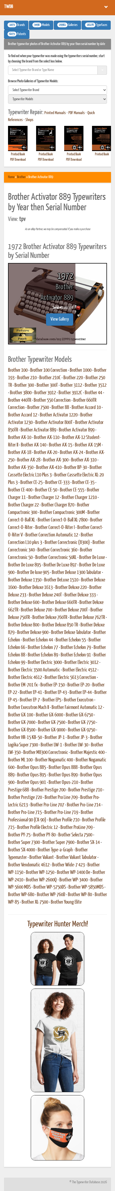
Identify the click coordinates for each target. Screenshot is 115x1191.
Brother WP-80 (80, 894)
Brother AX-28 (28, 460)
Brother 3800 (21, 392)
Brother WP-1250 (40, 872)
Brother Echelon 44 (38, 640)
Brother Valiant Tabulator (76, 857)
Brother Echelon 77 (43, 647)
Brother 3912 (45, 392)
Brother (21, 177)
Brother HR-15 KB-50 (25, 737)
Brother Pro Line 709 (61, 797)
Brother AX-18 (19, 452)
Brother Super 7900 (58, 842)
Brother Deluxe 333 (80, 595)
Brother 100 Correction (48, 370)
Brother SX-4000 (21, 850)
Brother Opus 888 (63, 767)
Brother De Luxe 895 (24, 565)
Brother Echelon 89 (43, 655)
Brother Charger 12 (43, 497)
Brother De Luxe (92, 557)
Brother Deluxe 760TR (49, 617)
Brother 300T (47, 385)
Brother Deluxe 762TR (87, 617)
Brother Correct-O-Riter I (55, 527)
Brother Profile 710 (64, 820)
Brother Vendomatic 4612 (28, 865)
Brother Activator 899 (76, 430)
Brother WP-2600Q (41, 880)
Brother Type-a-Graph (55, 850)
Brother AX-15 (60, 445)
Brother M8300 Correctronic (45, 752)
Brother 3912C (70, 392)
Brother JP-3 (77, 737)
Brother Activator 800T (53, 422)
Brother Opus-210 (63, 782)
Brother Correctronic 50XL (55, 557)
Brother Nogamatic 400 (54, 760)
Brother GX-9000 (51, 730)
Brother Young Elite (66, 902)
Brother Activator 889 (38, 430)
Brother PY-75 (19, 835)
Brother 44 (93, 392)
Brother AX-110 (46, 437)
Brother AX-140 (33, 445)
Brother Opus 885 (31, 767)
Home (11, 177)
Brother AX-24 (71, 452)
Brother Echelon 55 (71, 640)
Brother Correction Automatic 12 (51, 535)
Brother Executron (78, 700)
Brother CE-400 (20, 490)
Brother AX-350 (20, 467)
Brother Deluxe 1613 (36, 587)
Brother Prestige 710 (85, 790)
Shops (29, 120)
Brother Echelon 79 (76, 647)
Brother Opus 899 (63, 775)
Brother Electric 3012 (81, 662)
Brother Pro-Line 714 (84, 805)
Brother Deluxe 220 (71, 587)
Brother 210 (27, 377)
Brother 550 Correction (52, 400)
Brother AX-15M (88, 445)
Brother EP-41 (31, 692)
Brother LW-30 (76, 745)
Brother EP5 (52, 700)
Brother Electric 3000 (45, 662)
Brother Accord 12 (22, 415)
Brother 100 (18, 370)
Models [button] (42, 25)
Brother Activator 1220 (59, 415)
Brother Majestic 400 (88, 752)
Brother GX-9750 (81, 730)
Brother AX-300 (55, 460)
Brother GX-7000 (21, 722)
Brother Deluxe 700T (71, 610)
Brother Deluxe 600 (23, 602)
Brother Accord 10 (86, 407)
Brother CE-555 (72, 490)
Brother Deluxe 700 (36, 610)
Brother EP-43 (56, 692)
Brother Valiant (41, 857)
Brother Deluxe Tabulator (71, 632)
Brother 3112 (71, 385)
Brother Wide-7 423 (68, 865)
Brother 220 (73, 377)
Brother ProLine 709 (76, 827)
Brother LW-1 (51, 745)
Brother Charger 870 (57, 505)
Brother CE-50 (46, 490)
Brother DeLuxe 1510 (61, 580)
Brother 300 (24, 385)
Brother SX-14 (88, 842)
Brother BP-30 (75, 467)
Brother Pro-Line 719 (61, 812)
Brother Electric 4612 (25, 677)
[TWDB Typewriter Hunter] (57, 958)
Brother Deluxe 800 (23, 625)
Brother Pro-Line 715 (25, 812)
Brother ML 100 (20, 760)
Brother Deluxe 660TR (59, 602)
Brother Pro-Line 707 (47, 805)
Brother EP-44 (81, 692)
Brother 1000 (80, 370)
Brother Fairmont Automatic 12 (77, 707)
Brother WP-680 (21, 894)
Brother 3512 (95, 385)
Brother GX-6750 (79, 715)
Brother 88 (60, 407)
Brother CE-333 (57, 482)
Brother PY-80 (44, 835)
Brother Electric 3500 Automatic (34, 670)
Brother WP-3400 (73, 880)
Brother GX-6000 (49, 715)
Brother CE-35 (83, 482)
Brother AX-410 (49, 467)
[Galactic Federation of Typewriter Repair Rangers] (57, 1040)
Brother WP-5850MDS (85, 887)
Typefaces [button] (97, 25)
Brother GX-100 (20, 715)
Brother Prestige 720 (25, 797)
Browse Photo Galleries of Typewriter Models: (33, 81)
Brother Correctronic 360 (57, 550)
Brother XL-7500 (35, 902)
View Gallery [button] (60, 319)
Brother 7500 (38, 407)
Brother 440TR (19, 400)
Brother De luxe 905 (33, 572)
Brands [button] (17, 25)
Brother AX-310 (84, 460)
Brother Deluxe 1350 (24, 580)
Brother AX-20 (45, 452)
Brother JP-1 (55, 737)
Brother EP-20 (78, 685)
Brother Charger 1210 (79, 497)
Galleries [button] (68, 25)
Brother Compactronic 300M (62, 512)
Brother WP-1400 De (73, 872)
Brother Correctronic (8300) (67, 542)
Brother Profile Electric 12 (37, 827)
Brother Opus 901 (31, 782)
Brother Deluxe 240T (45, 595)
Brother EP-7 (30, 700)
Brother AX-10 (19, 437)
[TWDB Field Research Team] (57, 1127)
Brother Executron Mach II (28, 707)
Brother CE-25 (31, 482)
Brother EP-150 (52, 685)
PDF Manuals (76, 113)
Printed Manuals (55, 113)
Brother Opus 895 (31, 775)
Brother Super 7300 (24, 842)
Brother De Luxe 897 (60, 565)
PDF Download (18, 159)
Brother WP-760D (51, 894)
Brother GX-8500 (21, 730)
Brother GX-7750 (81, 722)
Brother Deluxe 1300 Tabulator (76, 572)
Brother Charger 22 (23, 505)
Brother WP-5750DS (49, 887)
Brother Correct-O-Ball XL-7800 (62, 520)
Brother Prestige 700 (49, 790)
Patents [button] (17, 34)
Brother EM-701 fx (23, 685)
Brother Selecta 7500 (75, 835)
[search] (57, 90)
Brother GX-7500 (51, 722)
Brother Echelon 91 (76, 655)
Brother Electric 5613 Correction (70, 677)
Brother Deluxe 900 (32, 632)
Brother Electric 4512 (80, 670)
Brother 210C (50, 377)
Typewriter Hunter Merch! (57, 924)
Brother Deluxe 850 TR (60, 625)
